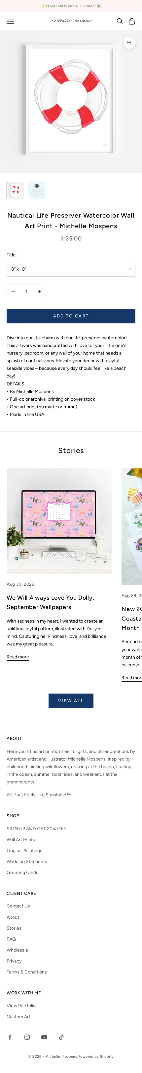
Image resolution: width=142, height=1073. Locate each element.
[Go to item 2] (37, 190)
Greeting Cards (22, 872)
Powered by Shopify (96, 1056)
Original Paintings (24, 850)
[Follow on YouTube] (44, 1037)
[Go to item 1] (16, 190)
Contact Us (18, 906)
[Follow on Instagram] (27, 1037)
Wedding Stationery (27, 861)
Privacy (14, 961)
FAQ (11, 939)
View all (71, 700)
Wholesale (17, 950)
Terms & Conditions (27, 972)
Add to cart (71, 315)
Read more (18, 657)
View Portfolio (21, 1006)
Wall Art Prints (21, 839)
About (13, 917)
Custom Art (18, 1017)
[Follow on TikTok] (61, 1037)
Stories (14, 928)
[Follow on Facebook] (10, 1037)
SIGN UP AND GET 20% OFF (36, 829)
